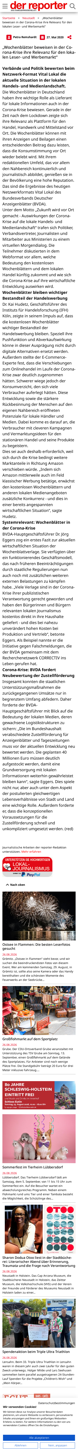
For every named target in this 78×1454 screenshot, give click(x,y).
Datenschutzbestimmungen (56, 1403)
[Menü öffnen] (5, 6)
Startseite (8, 18)
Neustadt (28, 18)
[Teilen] (69, 37)
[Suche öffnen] (72, 6)
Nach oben (17, 885)
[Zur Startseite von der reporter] (38, 6)
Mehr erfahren (31, 851)
